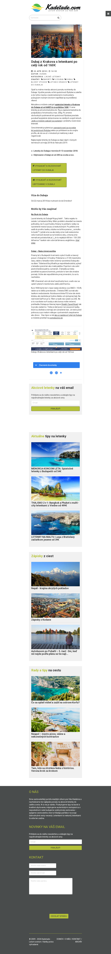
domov (60, 939)
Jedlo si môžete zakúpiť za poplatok (46, 121)
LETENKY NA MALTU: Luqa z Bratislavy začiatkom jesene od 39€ (53, 538)
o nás (68, 939)
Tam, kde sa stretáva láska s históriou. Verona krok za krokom (52, 769)
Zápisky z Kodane (41, 619)
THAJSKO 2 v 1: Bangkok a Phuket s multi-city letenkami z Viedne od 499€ (55, 504)
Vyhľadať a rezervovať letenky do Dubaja (47, 168)
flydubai (59, 79)
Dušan (43, 74)
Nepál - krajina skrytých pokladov (50, 588)
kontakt (76, 939)
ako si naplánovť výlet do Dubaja (68, 315)
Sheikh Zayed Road (69, 304)
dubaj (69, 79)
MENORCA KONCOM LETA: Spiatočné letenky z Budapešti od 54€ (52, 470)
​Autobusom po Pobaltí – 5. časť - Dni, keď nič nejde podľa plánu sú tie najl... (54, 652)
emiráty (47, 79)
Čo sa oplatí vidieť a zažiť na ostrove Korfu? (55, 702)
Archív (78, 942)
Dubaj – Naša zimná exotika (43, 251)
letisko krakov (58, 82)
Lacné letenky (53, 77)
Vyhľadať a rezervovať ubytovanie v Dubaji (47, 182)
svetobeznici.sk (56, 318)
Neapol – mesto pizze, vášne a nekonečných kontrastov (48, 735)
